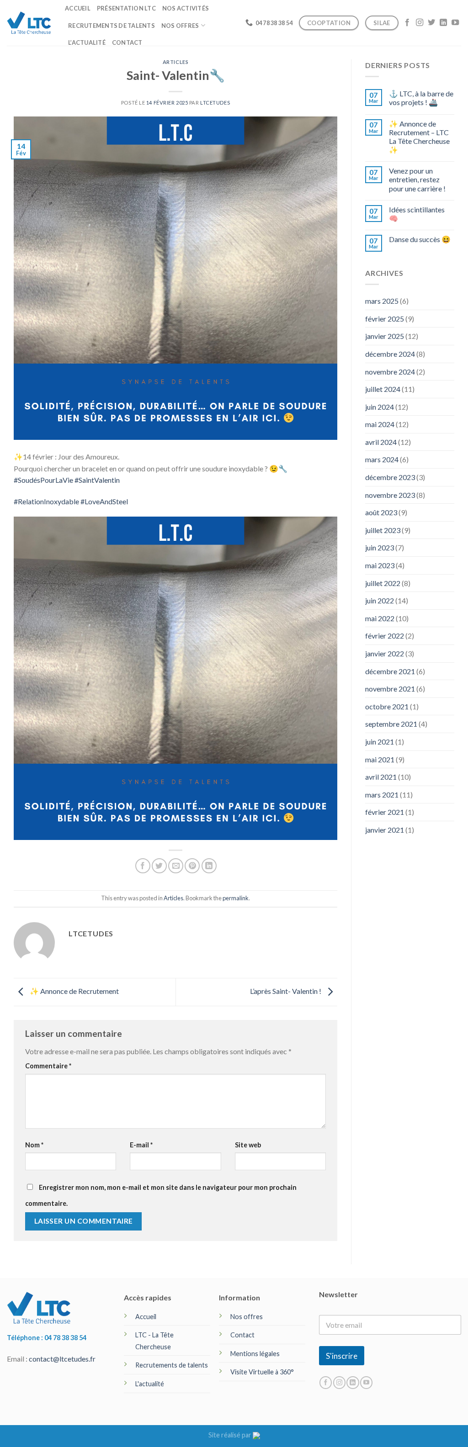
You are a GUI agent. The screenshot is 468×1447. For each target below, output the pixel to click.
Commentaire (48, 1066)
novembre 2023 (390, 495)
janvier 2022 (384, 653)
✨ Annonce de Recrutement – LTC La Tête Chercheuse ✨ (419, 136)
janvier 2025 (384, 336)
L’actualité (87, 42)
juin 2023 (379, 547)
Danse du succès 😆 (420, 239)
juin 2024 (379, 406)
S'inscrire (341, 1356)
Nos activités (185, 8)
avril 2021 (381, 776)
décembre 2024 (390, 353)
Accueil (77, 8)
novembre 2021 (390, 688)
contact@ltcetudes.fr (62, 1358)
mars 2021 (382, 794)
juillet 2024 (382, 389)
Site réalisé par (230, 1435)
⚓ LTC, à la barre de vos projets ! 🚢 (421, 97)
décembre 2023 (390, 477)
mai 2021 (379, 759)
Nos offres (180, 25)
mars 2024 (382, 459)
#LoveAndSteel (104, 501)
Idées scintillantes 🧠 (417, 213)
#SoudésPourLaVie (43, 479)
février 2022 (384, 635)
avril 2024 (381, 442)
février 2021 (384, 812)
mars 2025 (382, 300)
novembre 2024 (390, 371)
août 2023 (381, 512)
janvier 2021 (384, 829)
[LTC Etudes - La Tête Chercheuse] (29, 22)
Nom (34, 1145)
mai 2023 (379, 565)
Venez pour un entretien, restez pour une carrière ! (417, 179)
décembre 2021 (390, 671)
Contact (127, 42)
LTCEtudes (215, 103)
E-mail (141, 1145)
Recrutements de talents (111, 25)
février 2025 (384, 318)
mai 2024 (379, 424)
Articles (175, 62)
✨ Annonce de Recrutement (73, 991)
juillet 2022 (382, 583)
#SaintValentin (97, 479)
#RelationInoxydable (46, 501)
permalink (236, 898)
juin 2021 (379, 741)
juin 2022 (379, 600)
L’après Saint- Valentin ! (286, 991)
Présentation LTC (126, 8)
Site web (248, 1145)
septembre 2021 (391, 723)
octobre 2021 (387, 706)
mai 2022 (379, 618)
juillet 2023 (382, 530)
